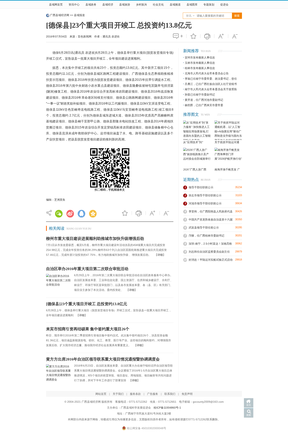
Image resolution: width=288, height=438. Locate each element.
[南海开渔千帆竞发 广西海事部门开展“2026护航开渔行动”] (228, 157)
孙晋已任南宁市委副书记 (200, 94)
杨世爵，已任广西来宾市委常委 (204, 105)
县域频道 (175, 4)
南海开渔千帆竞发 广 (227, 169)
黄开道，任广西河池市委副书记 (204, 99)
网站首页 (100, 393)
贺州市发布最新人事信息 (200, 57)
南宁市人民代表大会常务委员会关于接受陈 (211, 89)
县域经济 (107, 4)
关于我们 (118, 393)
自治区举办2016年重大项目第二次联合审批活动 (87, 269)
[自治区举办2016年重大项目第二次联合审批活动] (58, 283)
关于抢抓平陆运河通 (227, 142)
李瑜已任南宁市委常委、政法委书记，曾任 (211, 78)
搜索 (248, 415)
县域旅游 (124, 4)
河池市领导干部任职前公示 (205, 203)
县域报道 (79, 15)
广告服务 (152, 393)
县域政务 (90, 4)
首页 (248, 405)
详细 (160, 254)
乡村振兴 (141, 4)
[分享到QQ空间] (93, 214)
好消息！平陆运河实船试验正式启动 (211, 259)
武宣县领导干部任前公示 (204, 227)
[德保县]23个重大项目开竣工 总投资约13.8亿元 (86, 304)
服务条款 (135, 393)
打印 (207, 36)
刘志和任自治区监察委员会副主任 (209, 251)
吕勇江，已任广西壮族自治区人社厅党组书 (211, 84)
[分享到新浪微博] (70, 214)
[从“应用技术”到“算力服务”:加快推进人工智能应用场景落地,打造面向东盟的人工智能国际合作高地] (197, 130)
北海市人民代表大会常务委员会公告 (207, 73)
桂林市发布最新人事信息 (200, 68)
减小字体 (235, 36)
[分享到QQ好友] (81, 214)
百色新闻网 (84, 36)
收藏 (193, 36)
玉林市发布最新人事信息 (200, 62)
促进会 (224, 4)
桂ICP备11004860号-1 (167, 407)
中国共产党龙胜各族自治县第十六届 (211, 219)
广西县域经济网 (59, 15)
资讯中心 (74, 4)
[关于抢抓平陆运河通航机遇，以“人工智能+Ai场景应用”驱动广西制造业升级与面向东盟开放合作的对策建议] (228, 130)
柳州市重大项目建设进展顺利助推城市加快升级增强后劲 (95, 238)
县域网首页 (56, 4)
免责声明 (187, 393)
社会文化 (158, 4)
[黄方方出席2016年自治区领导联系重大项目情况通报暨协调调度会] (58, 373)
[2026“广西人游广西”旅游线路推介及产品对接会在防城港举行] (197, 157)
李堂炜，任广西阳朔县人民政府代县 (211, 211)
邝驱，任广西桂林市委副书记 (206, 235)
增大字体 (221, 36)
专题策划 (208, 4)
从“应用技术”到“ (193, 142)
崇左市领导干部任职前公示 (205, 195)
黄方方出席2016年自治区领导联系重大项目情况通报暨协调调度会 (103, 359)
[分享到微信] (59, 214)
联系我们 (169, 393)
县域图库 (192, 4)
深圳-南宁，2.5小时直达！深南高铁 (210, 243)
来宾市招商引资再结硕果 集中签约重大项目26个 (87, 329)
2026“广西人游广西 (194, 169)
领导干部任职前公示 (201, 187)
